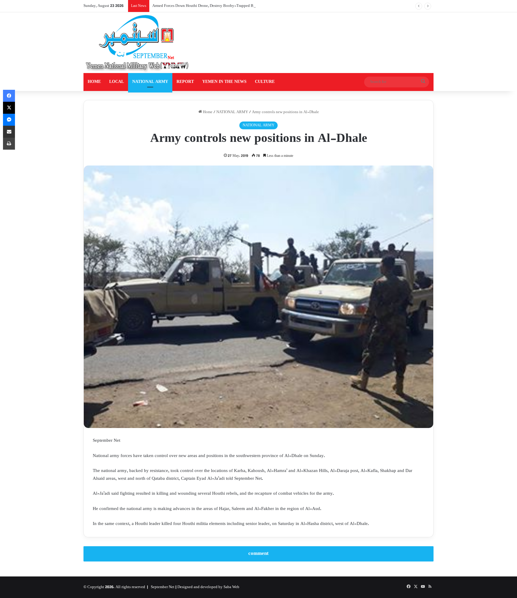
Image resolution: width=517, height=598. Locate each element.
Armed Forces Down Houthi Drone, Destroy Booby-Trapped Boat (205, 6)
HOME (94, 81)
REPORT (185, 81)
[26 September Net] (137, 43)
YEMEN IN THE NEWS (224, 81)
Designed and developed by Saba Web (208, 587)
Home (207, 112)
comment (258, 554)
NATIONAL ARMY (150, 81)
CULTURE (265, 81)
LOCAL (116, 81)
